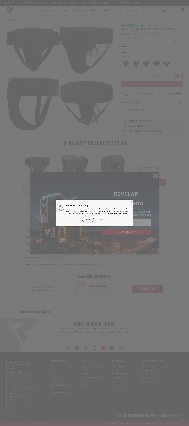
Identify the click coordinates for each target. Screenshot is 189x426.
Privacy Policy (112, 213)
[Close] (131, 201)
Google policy (122, 213)
